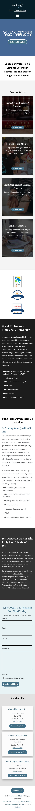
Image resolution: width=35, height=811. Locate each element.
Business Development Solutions (17, 804)
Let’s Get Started (17, 41)
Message (5, 648)
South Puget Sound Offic (18, 775)
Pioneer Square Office (18, 752)
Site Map (16, 801)
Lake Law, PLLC (16, 796)
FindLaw (18, 807)
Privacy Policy (25, 801)
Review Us (17, 790)
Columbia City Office (17, 726)
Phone (4, 638)
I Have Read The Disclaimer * (15, 678)
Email (5, 628)
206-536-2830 (20, 10)
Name (4, 618)
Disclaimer (5, 674)
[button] (17, 15)
